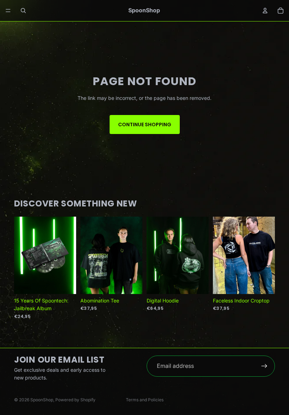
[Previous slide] (220, 255)
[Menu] (8, 10)
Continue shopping (144, 124)
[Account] (265, 10)
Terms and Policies (145, 399)
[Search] (23, 10)
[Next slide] (267, 255)
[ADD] (65, 283)
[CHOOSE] (131, 283)
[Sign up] (264, 366)
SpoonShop (41, 399)
